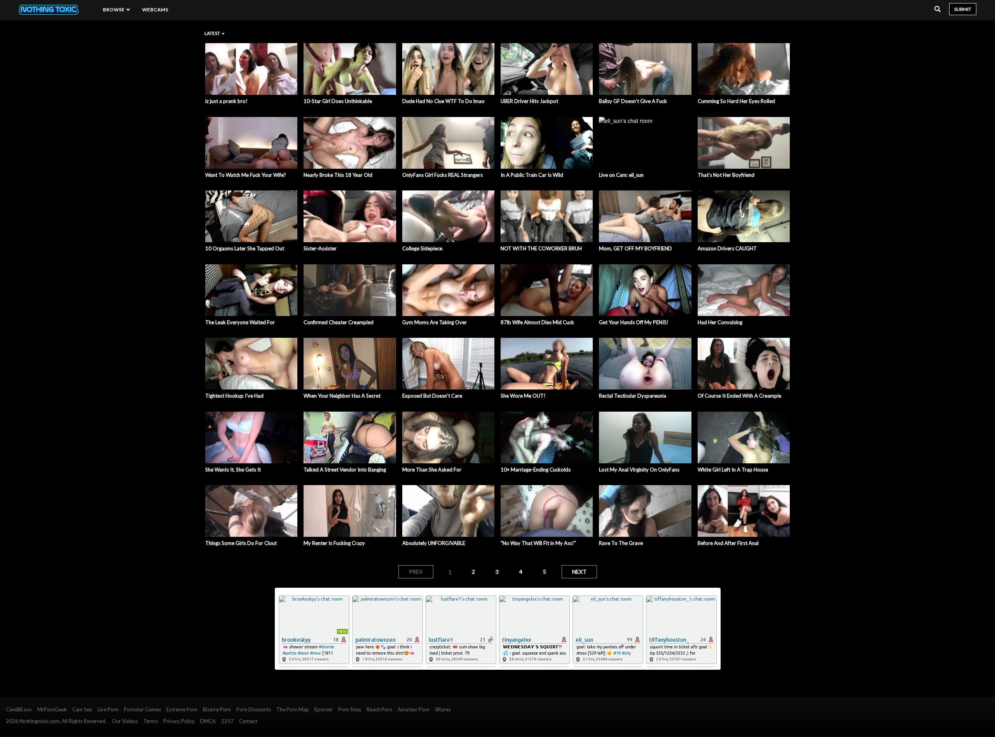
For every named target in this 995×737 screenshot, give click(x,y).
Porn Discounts (253, 709)
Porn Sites (349, 709)
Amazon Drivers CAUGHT (727, 248)
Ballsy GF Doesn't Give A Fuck (633, 101)
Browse (114, 9)
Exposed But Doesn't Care (432, 395)
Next (579, 571)
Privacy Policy (179, 721)
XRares (443, 709)
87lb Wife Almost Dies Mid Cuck (537, 322)
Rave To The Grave (621, 543)
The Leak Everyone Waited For (240, 322)
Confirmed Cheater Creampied (339, 322)
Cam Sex (82, 709)
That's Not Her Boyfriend (726, 175)
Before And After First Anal (728, 543)
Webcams (155, 9)
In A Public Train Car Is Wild (532, 175)
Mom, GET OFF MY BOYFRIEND (635, 248)
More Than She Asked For (431, 469)
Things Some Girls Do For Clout (241, 543)
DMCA (208, 721)
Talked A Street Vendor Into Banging (345, 469)
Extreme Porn (181, 709)
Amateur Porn (413, 709)
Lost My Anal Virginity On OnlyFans (639, 469)
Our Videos (125, 721)
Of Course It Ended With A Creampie (739, 395)
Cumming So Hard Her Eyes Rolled (736, 101)
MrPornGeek (52, 709)
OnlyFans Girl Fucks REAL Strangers (442, 175)
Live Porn (108, 709)
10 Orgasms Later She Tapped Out (244, 248)
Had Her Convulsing (720, 322)
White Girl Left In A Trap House (733, 469)
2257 (227, 721)
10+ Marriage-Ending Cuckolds (536, 469)
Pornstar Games (142, 709)
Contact (248, 721)
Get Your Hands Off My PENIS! (634, 322)
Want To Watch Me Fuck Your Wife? (245, 175)
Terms (150, 721)
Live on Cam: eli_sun (621, 175)
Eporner (323, 709)
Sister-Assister (320, 248)
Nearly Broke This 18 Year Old (338, 175)
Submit (962, 9)
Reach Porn (379, 709)
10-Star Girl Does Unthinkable (338, 101)
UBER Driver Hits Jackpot (529, 101)
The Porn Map (292, 709)
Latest (212, 33)
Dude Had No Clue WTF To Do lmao (443, 101)
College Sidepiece (422, 248)
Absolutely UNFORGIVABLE (433, 543)
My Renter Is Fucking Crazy (334, 543)
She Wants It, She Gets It (233, 469)
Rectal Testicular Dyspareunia (632, 395)
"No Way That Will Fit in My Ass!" (538, 543)
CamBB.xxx (19, 709)
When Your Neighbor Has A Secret (342, 395)
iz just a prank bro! (226, 101)
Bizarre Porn (217, 709)
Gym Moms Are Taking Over (434, 322)
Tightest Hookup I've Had (234, 395)
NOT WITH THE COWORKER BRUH (541, 248)
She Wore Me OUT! (523, 395)
